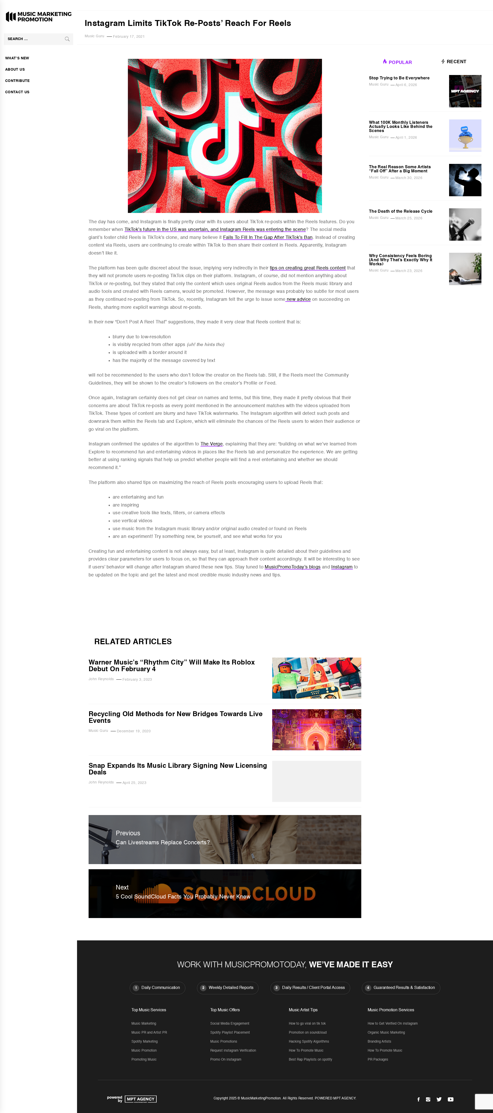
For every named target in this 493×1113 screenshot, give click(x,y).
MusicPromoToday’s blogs (292, 567)
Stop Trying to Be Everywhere (399, 78)
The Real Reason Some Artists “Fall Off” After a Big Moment (400, 169)
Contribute (17, 81)
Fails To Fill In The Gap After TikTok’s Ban (267, 237)
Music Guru (95, 36)
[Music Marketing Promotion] (139, 1099)
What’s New (17, 58)
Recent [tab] (456, 62)
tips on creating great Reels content (308, 268)
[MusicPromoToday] (225, 630)
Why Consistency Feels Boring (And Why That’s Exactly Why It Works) (400, 260)
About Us (15, 69)
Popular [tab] (400, 62)
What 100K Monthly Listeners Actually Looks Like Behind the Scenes (401, 127)
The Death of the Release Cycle (401, 212)
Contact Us (17, 92)
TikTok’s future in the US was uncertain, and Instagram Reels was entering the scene (215, 229)
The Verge (212, 444)
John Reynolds (101, 679)
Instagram (342, 567)
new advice (298, 299)
